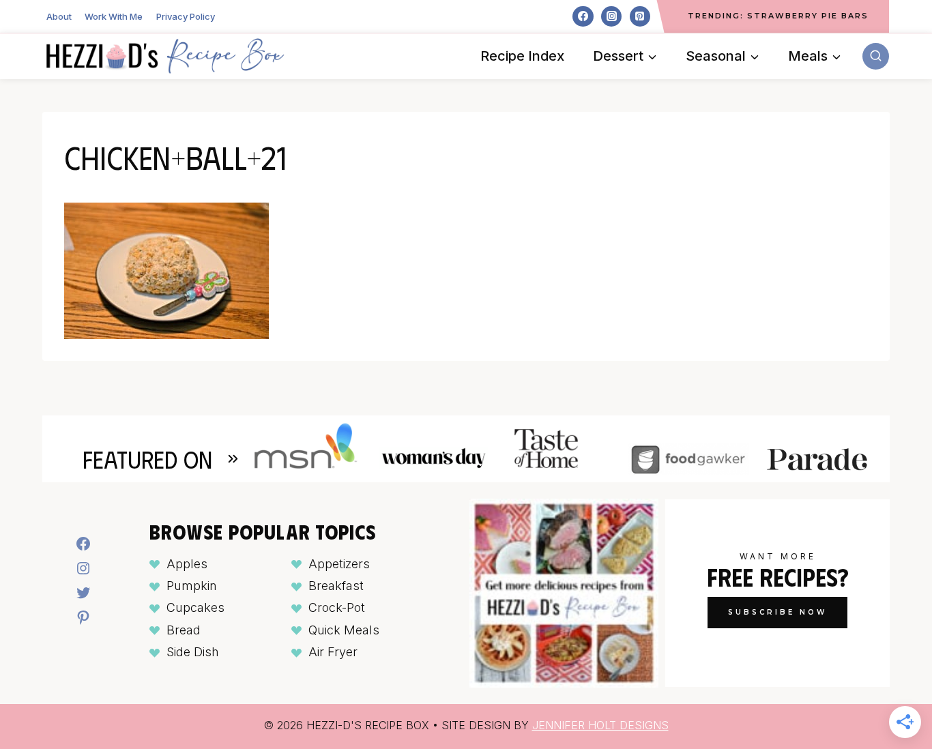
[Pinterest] (640, 16)
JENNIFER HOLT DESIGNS (600, 725)
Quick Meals (343, 630)
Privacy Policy (185, 16)
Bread (183, 630)
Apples (186, 564)
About (59, 16)
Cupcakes (195, 607)
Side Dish (192, 652)
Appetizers (339, 564)
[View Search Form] (875, 56)
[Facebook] (582, 16)
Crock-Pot (336, 607)
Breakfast (336, 585)
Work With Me (114, 16)
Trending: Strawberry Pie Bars (778, 15)
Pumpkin (191, 585)
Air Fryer (333, 652)
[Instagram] (611, 16)
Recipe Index (522, 56)
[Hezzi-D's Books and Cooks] (165, 56)
